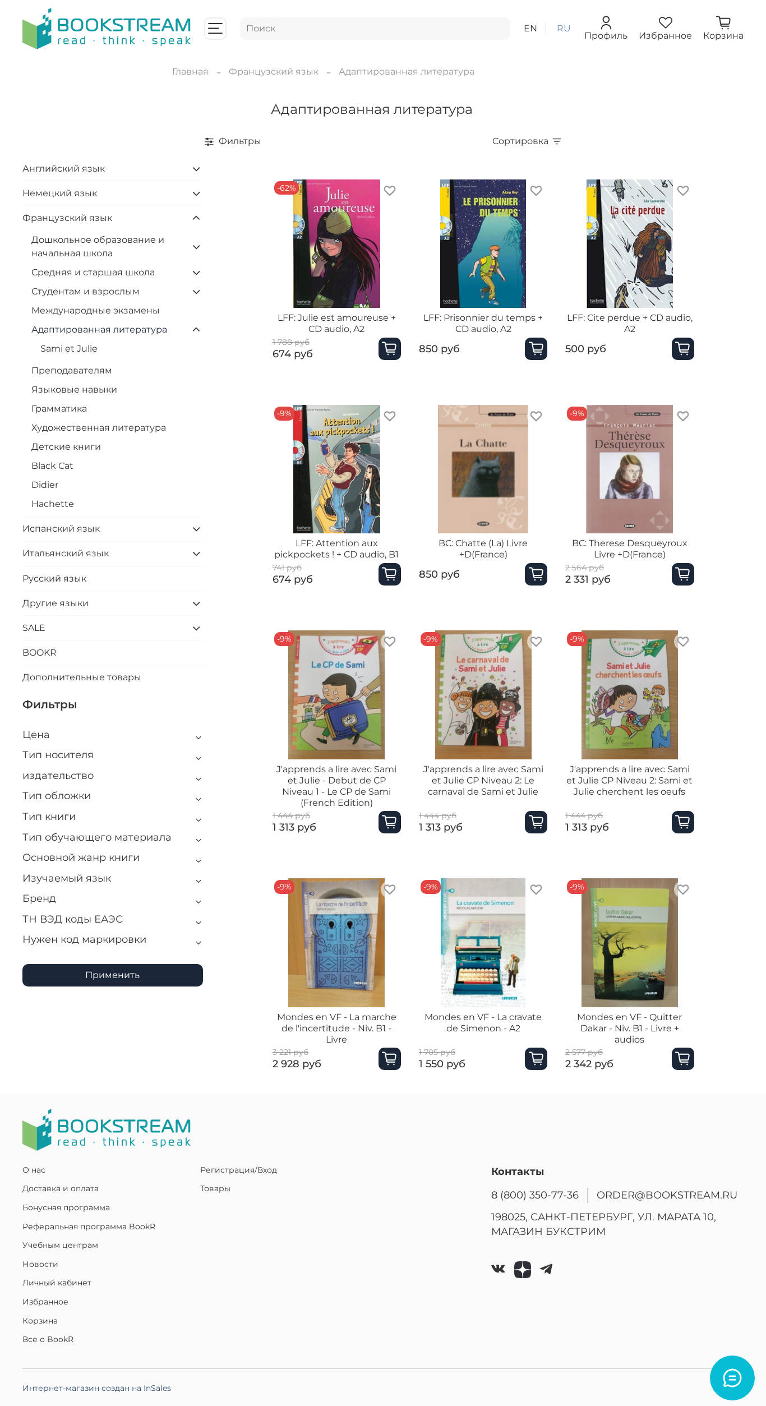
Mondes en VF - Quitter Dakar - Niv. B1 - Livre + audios (629, 1028)
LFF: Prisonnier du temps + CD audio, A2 (483, 323)
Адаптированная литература (99, 329)
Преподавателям (71, 370)
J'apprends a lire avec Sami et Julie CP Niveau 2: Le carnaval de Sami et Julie (483, 780)
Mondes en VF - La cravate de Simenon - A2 (483, 1023)
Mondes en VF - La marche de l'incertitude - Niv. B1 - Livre (336, 1028)
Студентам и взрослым (85, 291)
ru (564, 28)
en (530, 28)
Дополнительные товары (81, 677)
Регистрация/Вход (238, 1170)
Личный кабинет (56, 1283)
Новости (40, 1264)
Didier (44, 485)
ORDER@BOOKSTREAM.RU (667, 1195)
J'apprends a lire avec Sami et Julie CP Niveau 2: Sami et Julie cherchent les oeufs (629, 780)
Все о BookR (47, 1339)
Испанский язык (61, 528)
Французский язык (274, 71)
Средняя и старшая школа (93, 272)
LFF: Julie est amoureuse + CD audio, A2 (337, 323)
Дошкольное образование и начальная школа (97, 246)
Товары (215, 1188)
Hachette (52, 504)
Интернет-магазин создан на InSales (96, 1388)
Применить (112, 975)
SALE (33, 628)
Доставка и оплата (60, 1188)
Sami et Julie (69, 348)
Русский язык (54, 578)
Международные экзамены (95, 310)
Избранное (45, 1302)
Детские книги (66, 446)
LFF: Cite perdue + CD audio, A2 (630, 323)
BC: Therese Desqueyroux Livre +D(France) (629, 549)
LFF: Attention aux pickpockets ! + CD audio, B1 (336, 549)
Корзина (40, 1321)
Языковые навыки (74, 389)
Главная (190, 71)
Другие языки (55, 603)
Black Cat (52, 465)
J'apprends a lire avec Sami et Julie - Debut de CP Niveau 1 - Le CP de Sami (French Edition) (336, 786)
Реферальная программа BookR (88, 1226)
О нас (33, 1170)
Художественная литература (98, 427)
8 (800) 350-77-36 (535, 1195)
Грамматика (59, 408)
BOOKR (39, 652)
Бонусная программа (66, 1207)
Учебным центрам (60, 1245)
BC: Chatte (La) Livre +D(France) (483, 549)
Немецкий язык (59, 193)
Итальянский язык (65, 553)
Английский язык (63, 168)
